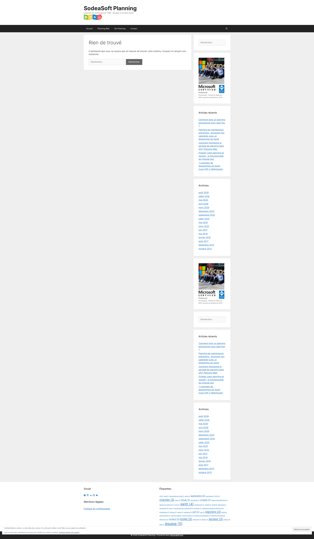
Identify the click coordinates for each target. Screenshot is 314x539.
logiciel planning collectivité (183, 508)
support (226, 519)
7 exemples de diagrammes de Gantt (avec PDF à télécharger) (211, 166)
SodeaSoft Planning (110, 8)
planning (213, 511)
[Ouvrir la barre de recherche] (226, 28)
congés (205, 500)
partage (173, 512)
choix (177, 500)
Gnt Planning (119, 28)
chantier (166, 499)
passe (180, 512)
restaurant (197, 519)
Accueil (89, 28)
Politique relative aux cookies (69, 532)
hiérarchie (222, 505)
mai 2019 (203, 234)
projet (186, 519)
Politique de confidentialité (97, 509)
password (188, 512)
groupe (208, 505)
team (161, 524)
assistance (210, 496)
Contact (133, 28)
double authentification (219, 500)
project (174, 519)
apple (187, 496)
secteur (216, 519)
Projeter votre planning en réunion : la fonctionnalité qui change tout (211, 156)
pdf (195, 512)
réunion (205, 519)
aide (166, 496)
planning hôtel (176, 515)
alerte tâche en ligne (176, 496)
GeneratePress (176, 535)
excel (177, 505)
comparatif (194, 500)
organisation (164, 512)
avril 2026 (203, 204)
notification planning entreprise (213, 508)
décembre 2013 (206, 245)
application (198, 496)
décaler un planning (166, 505)
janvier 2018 (204, 237)
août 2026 (204, 192)
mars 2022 (204, 226)
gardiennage (199, 505)
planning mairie (188, 515)
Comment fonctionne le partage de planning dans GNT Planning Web (211, 146)
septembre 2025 (207, 215)
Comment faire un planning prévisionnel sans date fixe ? (212, 122)
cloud (185, 500)
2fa (161, 496)
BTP (217, 496)
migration (198, 508)
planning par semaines (202, 515)
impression (163, 508)
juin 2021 (203, 230)
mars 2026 (204, 207)
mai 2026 (203, 200)
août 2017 (203, 241)
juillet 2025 (204, 219)
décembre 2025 (206, 211)
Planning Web (103, 28)
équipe (174, 524)
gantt (187, 504)
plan (202, 512)
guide (214, 505)
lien (171, 508)
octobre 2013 (205, 249)
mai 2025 (203, 222)
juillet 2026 (204, 196)
